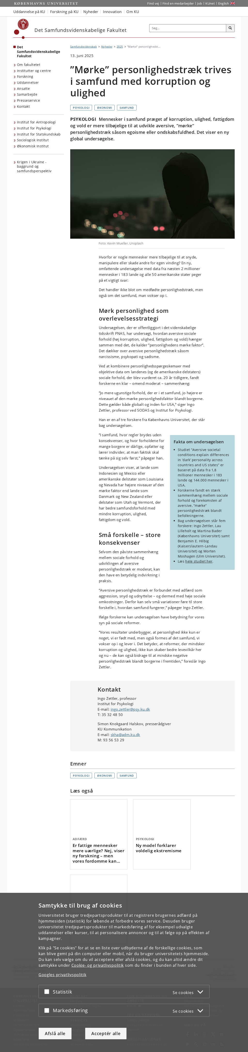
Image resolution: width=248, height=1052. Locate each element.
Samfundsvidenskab (83, 46)
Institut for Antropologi (36, 122)
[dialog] (124, 972)
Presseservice (28, 100)
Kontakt (23, 106)
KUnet (210, 3)
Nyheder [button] (90, 11)
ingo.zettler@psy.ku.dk (130, 709)
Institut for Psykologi (34, 128)
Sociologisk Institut (33, 140)
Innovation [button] (112, 11)
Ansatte (23, 88)
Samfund (127, 107)
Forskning (25, 76)
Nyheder (106, 46)
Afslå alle (55, 1033)
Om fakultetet (28, 64)
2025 (120, 46)
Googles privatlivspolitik (62, 974)
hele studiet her (198, 561)
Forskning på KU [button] (64, 11)
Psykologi (81, 107)
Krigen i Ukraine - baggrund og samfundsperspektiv (34, 166)
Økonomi (104, 107)
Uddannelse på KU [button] (29, 11)
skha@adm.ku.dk (125, 734)
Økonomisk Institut (33, 146)
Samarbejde (27, 94)
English (223, 3)
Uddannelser (28, 82)
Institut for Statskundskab (39, 134)
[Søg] (230, 28)
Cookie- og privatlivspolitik (97, 965)
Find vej (153, 3)
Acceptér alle (105, 1033)
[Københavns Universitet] (21, 29)
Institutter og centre (34, 70)
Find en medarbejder (178, 3)
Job (199, 3)
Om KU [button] (132, 11)
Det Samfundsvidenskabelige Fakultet (38, 51)
